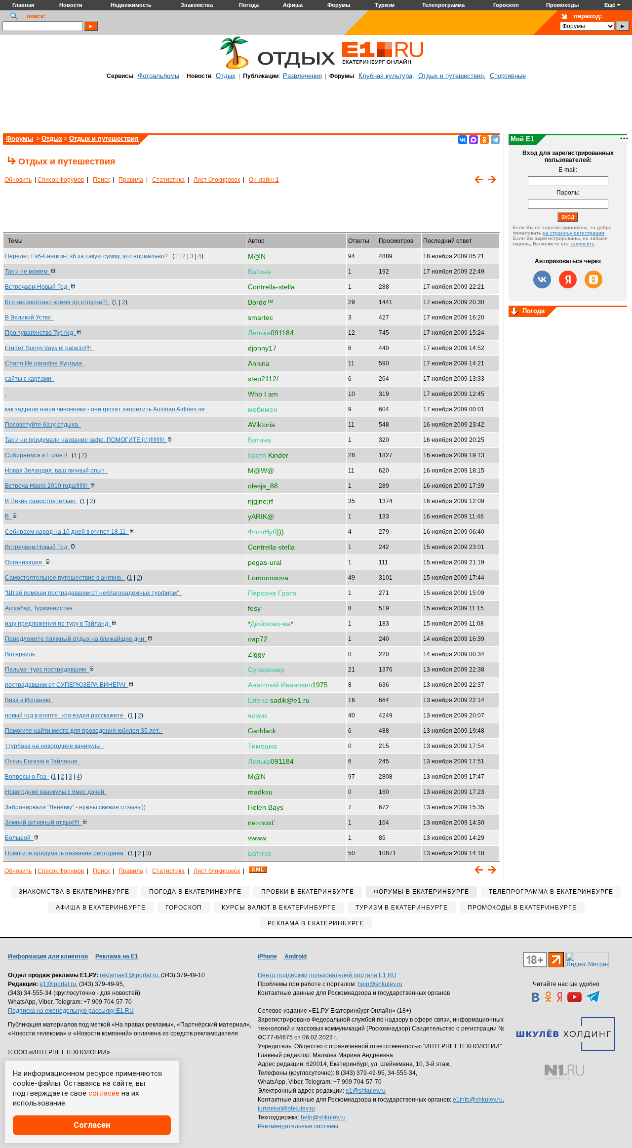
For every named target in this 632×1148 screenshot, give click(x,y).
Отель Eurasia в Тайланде (42, 761)
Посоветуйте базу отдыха (43, 424)
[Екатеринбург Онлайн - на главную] (382, 67)
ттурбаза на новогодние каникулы (54, 746)
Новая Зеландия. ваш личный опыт (56, 470)
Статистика (168, 179)
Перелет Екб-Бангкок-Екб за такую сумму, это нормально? (88, 256)
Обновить (18, 179)
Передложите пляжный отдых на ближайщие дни (76, 638)
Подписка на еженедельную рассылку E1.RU (71, 1010)
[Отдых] (231, 67)
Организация (25, 562)
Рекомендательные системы (298, 1126)
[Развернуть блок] (514, 312)
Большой (19, 837)
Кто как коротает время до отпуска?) (58, 302)
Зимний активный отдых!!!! (43, 822)
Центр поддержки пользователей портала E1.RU (327, 975)
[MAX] (473, 139)
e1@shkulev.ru (366, 1090)
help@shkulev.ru (379, 984)
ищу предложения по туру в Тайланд (58, 623)
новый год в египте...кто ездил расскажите (65, 715)
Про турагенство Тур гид (40, 332)
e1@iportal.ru (58, 984)
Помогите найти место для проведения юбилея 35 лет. (84, 730)
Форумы (19, 138)
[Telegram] (495, 139)
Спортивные (508, 75)
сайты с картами (29, 378)
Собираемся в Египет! (37, 455)
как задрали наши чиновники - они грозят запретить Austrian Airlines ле (106, 409)
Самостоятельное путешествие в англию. (65, 577)
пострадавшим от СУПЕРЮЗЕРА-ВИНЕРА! (66, 684)
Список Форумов (61, 179)
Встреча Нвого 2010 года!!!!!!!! (47, 485)
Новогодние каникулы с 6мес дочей (56, 792)
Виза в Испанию (29, 700)
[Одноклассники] (484, 139)
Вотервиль (21, 654)
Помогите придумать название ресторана (65, 853)
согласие (103, 1093)
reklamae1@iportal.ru (129, 975)
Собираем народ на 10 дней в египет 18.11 (67, 531)
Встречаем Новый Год (37, 286)
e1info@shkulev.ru (478, 1099)
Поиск (101, 179)
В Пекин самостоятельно (42, 501)
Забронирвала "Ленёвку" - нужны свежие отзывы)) (77, 807)
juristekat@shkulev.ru (286, 1108)
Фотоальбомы (158, 75)
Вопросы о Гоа (27, 776)
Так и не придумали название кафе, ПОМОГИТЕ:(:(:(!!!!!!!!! (86, 439)
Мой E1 (522, 139)
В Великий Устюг (29, 317)
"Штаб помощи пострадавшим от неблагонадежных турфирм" (93, 593)
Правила (130, 179)
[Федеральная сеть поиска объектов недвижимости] (564, 1072)
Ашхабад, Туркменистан (40, 608)
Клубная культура (385, 75)
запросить (582, 243)
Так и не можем (27, 271)
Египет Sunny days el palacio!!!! (49, 348)
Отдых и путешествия (451, 75)
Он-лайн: (264, 179)
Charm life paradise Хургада (45, 363)
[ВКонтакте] (462, 139)
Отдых (226, 75)
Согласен (92, 1125)
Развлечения (302, 75)
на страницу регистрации (573, 233)
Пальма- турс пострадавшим (47, 669)
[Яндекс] (568, 279)
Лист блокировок (217, 179)
